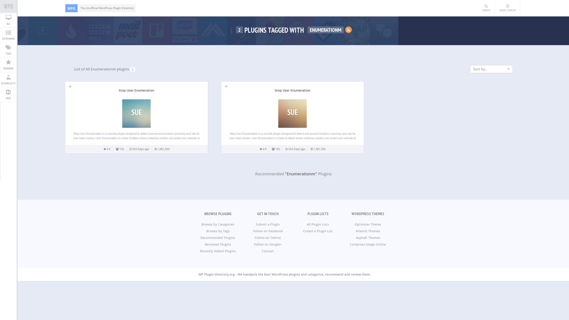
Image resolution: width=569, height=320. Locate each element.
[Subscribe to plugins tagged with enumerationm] (348, 29)
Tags (8, 53)
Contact (268, 251)
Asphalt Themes (368, 238)
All (8, 23)
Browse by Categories (217, 224)
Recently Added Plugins (218, 251)
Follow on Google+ (268, 244)
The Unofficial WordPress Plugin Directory (101, 8)
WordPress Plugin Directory (8, 6)
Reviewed (8, 68)
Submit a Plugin (268, 224)
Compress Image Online (368, 244)
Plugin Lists (8, 83)
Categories (8, 38)
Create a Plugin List (318, 231)
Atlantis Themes (368, 231)
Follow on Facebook (268, 231)
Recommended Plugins (217, 238)
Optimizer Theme (368, 224)
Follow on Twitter (268, 238)
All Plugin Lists (318, 224)
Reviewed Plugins (218, 244)
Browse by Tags (218, 231)
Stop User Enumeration (136, 90)
